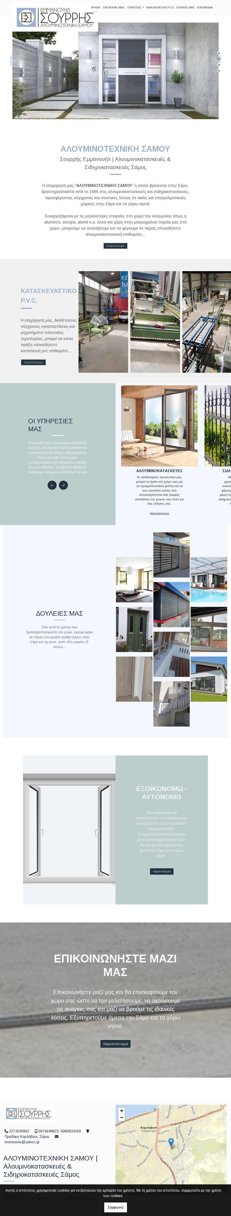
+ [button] (121, 1111)
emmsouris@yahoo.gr (22, 1142)
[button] (213, 59)
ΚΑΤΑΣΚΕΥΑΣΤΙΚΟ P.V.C (160, 7)
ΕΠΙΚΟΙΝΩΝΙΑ (205, 7)
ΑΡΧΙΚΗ (95, 7)
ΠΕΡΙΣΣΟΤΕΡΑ (115, 245)
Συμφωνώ (116, 1207)
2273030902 (19, 1131)
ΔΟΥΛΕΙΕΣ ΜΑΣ (185, 7)
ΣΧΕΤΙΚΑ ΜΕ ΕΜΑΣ (114, 7)
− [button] (121, 1117)
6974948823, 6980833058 (59, 1131)
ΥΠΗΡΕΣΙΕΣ (134, 7)
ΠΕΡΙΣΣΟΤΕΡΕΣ (33, 362)
